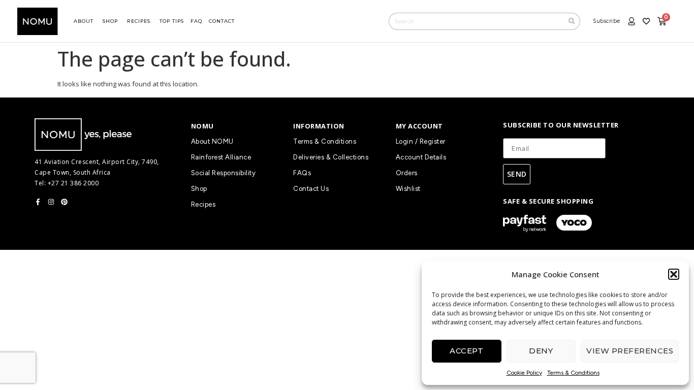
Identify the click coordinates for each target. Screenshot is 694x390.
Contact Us (311, 188)
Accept (466, 350)
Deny (541, 350)
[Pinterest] (64, 202)
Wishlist (408, 188)
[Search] (572, 21)
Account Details (421, 157)
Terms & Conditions (573, 372)
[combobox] (476, 21)
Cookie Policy (524, 372)
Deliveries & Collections (330, 157)
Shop (199, 188)
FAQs (302, 173)
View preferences (629, 350)
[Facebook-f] (38, 202)
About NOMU (212, 141)
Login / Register (421, 141)
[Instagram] (51, 202)
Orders (407, 173)
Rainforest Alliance (221, 157)
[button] (674, 274)
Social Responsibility (223, 173)
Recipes (203, 204)
